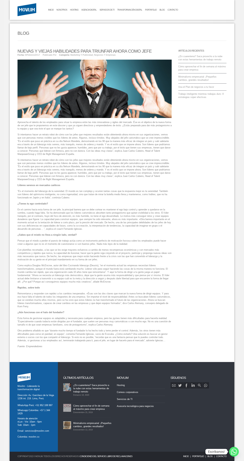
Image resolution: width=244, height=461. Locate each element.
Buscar (199, 385)
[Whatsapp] (234, 452)
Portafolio (151, 10)
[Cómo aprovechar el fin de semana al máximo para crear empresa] (67, 408)
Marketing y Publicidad (81, 55)
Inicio (51, 10)
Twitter (180, 385)
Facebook (186, 385)
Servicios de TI (106, 10)
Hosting (74, 10)
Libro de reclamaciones (119, 456)
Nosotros (61, 10)
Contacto (173, 10)
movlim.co (34, 436)
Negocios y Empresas (105, 55)
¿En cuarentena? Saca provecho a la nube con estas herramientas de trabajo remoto (91, 388)
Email (174, 385)
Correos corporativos (127, 392)
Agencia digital (89, 10)
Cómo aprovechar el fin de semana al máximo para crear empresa (91, 407)
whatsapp (206, 385)
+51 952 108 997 (44, 405)
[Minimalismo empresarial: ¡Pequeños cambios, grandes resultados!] (67, 425)
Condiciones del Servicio (92, 456)
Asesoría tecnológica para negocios (135, 406)
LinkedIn (193, 385)
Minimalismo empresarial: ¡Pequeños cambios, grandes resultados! (92, 425)
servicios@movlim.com (37, 430)
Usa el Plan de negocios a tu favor (196, 87)
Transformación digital (129, 10)
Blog (162, 10)
